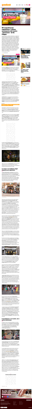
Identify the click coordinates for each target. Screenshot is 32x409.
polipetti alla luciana (11, 216)
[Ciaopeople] (29, 407)
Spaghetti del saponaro (25, 83)
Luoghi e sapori (3, 386)
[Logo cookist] (6, 5)
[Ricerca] (24, 5)
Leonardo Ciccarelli (6, 52)
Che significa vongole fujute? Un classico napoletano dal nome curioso (25, 71)
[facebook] (7, 396)
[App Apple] (2, 407)
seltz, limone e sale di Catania (10, 351)
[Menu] (29, 5)
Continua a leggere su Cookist (10, 374)
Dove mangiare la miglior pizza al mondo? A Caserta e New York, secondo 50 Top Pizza (25, 56)
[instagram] (4, 396)
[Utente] (28, 5)
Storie (6, 386)
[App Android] (5, 407)
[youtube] (6, 396)
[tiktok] (2, 396)
